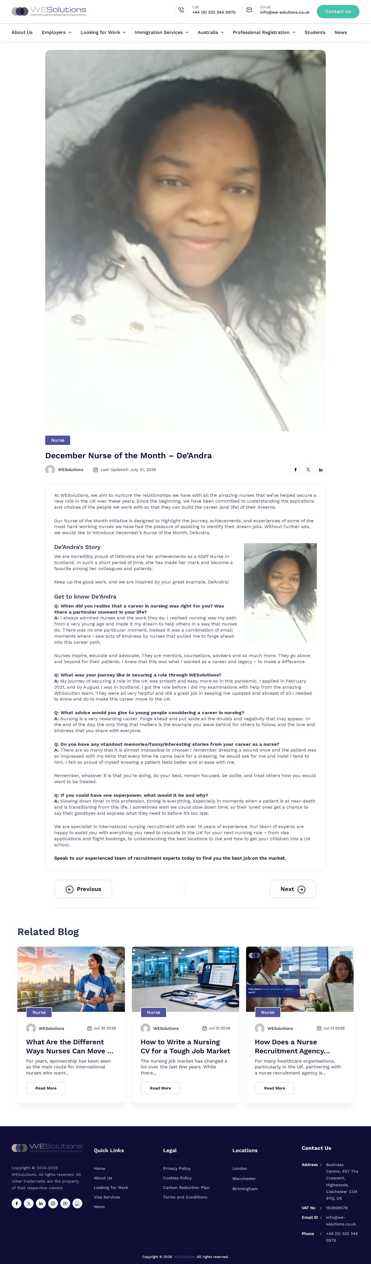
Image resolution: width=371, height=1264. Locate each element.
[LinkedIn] (41, 1203)
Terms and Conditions (185, 1197)
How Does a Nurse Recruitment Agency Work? (289, 1051)
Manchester (244, 1178)
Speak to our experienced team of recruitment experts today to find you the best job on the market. (170, 858)
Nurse (57, 440)
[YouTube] (65, 1203)
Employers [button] (54, 32)
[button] (338, 11)
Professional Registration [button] (261, 32)
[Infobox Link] (209, 10)
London (239, 1168)
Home (99, 1168)
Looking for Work (111, 1187)
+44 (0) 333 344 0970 (342, 1237)
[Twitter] (29, 1203)
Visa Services (107, 1197)
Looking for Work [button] (100, 32)
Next (287, 888)
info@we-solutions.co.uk (341, 1220)
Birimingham (245, 1189)
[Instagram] (53, 1203)
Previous (89, 888)
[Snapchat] (77, 1203)
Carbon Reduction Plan (186, 1187)
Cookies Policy (177, 1178)
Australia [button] (208, 32)
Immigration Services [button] (159, 32)
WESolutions (185, 1257)
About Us (22, 32)
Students (315, 32)
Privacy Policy (176, 1168)
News (340, 32)
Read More (46, 1088)
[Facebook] (16, 1203)
